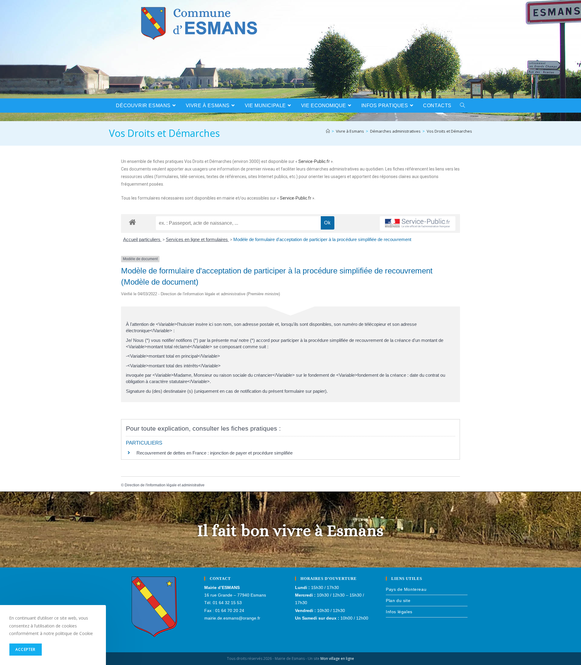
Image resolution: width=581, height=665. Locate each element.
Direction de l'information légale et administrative (165, 485)
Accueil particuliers (142, 239)
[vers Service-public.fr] (417, 223)
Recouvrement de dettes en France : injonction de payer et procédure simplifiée (214, 452)
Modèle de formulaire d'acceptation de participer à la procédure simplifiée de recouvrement (322, 239)
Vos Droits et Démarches (449, 131)
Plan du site (398, 600)
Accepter (25, 649)
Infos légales (399, 611)
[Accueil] (328, 131)
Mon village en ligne (337, 658)
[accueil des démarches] (132, 221)
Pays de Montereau (406, 589)
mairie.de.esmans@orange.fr (232, 618)
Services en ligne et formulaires (197, 239)
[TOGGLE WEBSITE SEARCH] (462, 105)
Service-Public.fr (314, 161)
